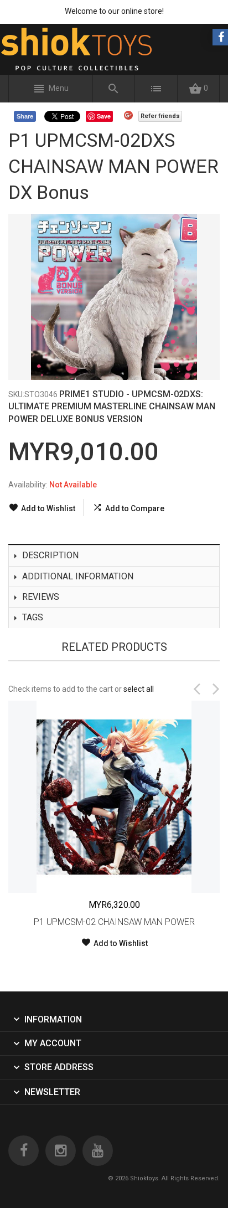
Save (104, 116)
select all (138, 689)
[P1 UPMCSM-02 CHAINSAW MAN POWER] (114, 797)
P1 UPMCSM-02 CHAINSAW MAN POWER (114, 922)
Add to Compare (134, 508)
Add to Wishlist (48, 508)
